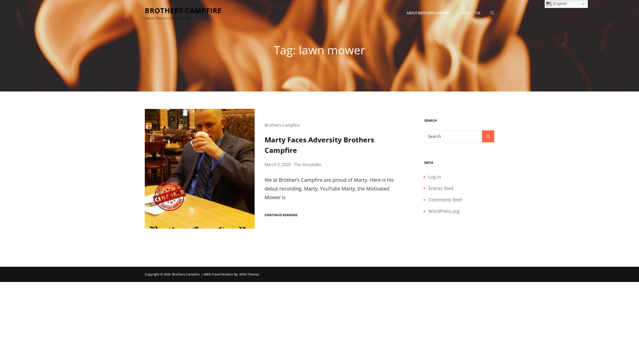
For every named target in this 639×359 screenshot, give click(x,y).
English (559, 3)
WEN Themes (249, 274)
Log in (434, 177)
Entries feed (440, 188)
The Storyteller (308, 164)
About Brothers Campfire (428, 13)
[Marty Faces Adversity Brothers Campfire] (200, 169)
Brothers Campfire (183, 10)
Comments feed (445, 200)
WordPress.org (444, 211)
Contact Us (470, 13)
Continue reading (281, 215)
